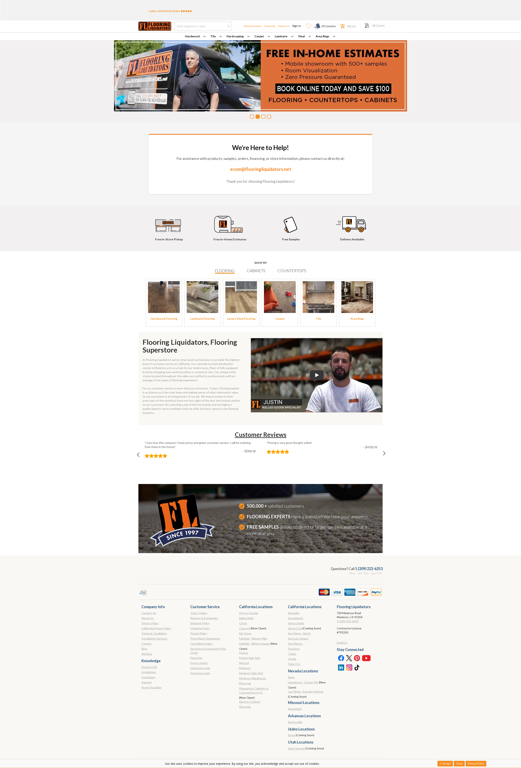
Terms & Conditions (154, 633)
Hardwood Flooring (164, 318)
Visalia (292, 659)
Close (459, 763)
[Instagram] (349, 667)
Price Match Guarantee (205, 638)
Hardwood (192, 36)
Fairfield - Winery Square (254, 643)
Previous (140, 456)
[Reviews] (186, 11)
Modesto (245, 668)
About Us (147, 618)
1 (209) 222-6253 (369, 568)
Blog (144, 648)
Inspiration (148, 677)
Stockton (294, 648)
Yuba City (294, 664)
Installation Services (154, 638)
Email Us (342, 642)
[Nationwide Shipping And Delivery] (352, 222)
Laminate (281, 36)
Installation (148, 672)
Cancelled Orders (201, 643)
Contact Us (284, 26)
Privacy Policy (150, 623)
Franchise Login (200, 673)
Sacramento (295, 618)
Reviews (146, 653)
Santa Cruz (295, 628)
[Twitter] (349, 658)
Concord (244, 628)
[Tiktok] (357, 667)
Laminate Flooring (202, 318)
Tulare (292, 653)
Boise (291, 735)
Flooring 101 (149, 667)
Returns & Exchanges (204, 618)
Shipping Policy (199, 623)
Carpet (259, 36)
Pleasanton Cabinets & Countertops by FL (253, 690)
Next (381, 456)
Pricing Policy (198, 633)
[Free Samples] (291, 222)
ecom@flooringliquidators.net (260, 169)
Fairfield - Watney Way (253, 638)
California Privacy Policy (156, 628)
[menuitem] (195, 36)
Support (146, 682)
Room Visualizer (253, 26)
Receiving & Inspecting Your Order (208, 650)
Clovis (243, 623)
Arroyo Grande (248, 613)
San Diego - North (299, 633)
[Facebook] (341, 658)
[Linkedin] (341, 667)
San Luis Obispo (298, 638)
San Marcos (295, 643)
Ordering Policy (200, 628)
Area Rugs (322, 36)
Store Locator (199, 663)
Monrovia (245, 683)
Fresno (243, 652)
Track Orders (198, 613)
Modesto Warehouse (252, 678)
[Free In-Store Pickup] (169, 222)
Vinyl (301, 36)
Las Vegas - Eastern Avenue (305, 691)
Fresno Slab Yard (249, 658)
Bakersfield (246, 618)
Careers (146, 643)
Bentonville (295, 722)
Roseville (293, 613)
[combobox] (203, 26)
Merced (244, 663)
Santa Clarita (296, 623)
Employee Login (200, 668)
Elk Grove (245, 633)
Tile (213, 36)
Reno (291, 677)
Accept (446, 763)
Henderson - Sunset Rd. (303, 682)
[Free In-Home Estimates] (230, 222)
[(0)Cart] (340, 25)
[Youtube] (366, 658)
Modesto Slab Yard (251, 673)
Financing (269, 26)
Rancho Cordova (249, 701)
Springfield (295, 709)
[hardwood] (164, 296)
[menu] (260, 36)
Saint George (296, 748)
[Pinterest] (357, 658)
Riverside (245, 706)
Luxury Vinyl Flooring (241, 318)
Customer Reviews (260, 434)
